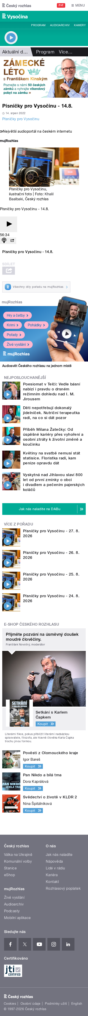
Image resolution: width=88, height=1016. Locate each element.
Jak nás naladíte (59, 854)
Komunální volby (18, 861)
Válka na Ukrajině (18, 854)
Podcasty (12, 911)
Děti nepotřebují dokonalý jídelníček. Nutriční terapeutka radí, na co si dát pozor (51, 412)
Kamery (80, 25)
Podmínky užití (56, 1003)
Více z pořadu (18, 524)
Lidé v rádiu (55, 868)
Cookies (10, 1003)
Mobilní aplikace (17, 918)
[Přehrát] (8, 224)
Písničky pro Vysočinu (20, 119)
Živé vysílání (16, 344)
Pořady (12, 335)
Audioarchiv (59, 25)
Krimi (11, 325)
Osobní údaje (31, 1003)
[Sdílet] (12, 240)
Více (65, 52)
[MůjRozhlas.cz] (9, 141)
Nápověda (54, 861)
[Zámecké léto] (44, 77)
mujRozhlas (12, 302)
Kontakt (52, 882)
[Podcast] (4, 240)
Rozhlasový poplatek (63, 888)
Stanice (10, 868)
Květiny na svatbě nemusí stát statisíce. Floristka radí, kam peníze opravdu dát (51, 458)
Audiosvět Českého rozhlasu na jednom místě (37, 366)
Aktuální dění (15, 52)
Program (38, 25)
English (76, 1003)
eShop (9, 875)
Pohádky (35, 325)
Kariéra (52, 875)
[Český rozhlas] (16, 5)
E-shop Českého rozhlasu (31, 624)
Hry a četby (16, 315)
